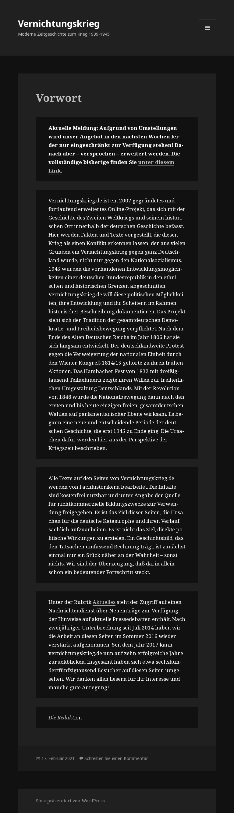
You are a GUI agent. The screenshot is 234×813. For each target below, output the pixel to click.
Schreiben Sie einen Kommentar (116, 758)
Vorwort (59, 98)
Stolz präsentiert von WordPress (70, 801)
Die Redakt (61, 717)
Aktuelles (104, 601)
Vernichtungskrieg (59, 23)
